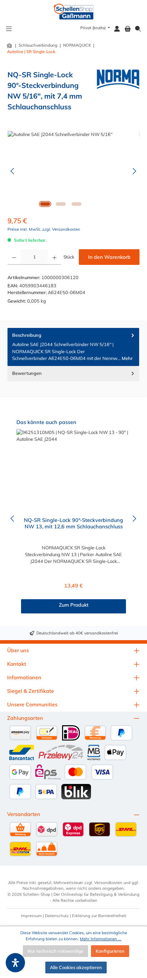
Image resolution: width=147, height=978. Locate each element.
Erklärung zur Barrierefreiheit (99, 915)
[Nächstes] (134, 171)
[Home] (10, 45)
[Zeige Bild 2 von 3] (61, 204)
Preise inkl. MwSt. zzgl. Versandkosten (43, 229)
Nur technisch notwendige (55, 951)
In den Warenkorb (109, 257)
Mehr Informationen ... (100, 938)
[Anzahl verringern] (14, 257)
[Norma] (118, 93)
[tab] (73, 347)
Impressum (31, 915)
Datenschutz (57, 915)
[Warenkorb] (127, 29)
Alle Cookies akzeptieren (76, 967)
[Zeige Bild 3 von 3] (76, 204)
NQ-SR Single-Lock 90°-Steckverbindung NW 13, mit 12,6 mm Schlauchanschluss (73, 523)
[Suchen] (138, 29)
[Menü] (9, 29)
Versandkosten (108, 882)
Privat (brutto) (93, 27)
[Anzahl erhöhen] (54, 257)
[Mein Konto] (117, 29)
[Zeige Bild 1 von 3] (45, 204)
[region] (73, 171)
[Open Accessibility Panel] (15, 963)
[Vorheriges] (12, 171)
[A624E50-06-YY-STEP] (73, 171)
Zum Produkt (73, 605)
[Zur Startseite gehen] (74, 12)
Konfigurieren (110, 951)
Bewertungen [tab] (27, 373)
